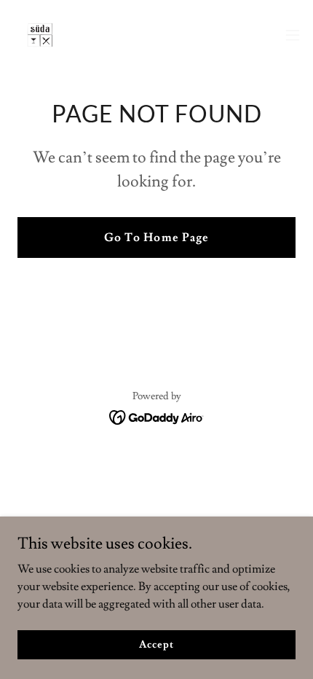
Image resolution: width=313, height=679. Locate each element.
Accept (156, 644)
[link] (41, 35)
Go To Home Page (156, 237)
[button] (292, 35)
